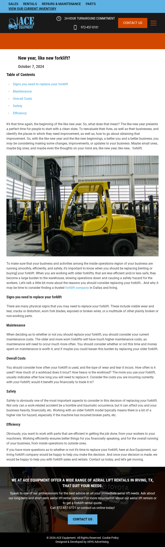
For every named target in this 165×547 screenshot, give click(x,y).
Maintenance (22, 91)
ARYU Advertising (98, 541)
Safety (17, 106)
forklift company (77, 288)
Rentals (30, 4)
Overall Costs (22, 99)
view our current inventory (32, 9)
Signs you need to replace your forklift (40, 84)
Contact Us (132, 23)
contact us (88, 508)
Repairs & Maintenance (61, 4)
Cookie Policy (110, 537)
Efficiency (20, 113)
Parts (91, 4)
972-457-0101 (90, 27)
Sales (13, 4)
